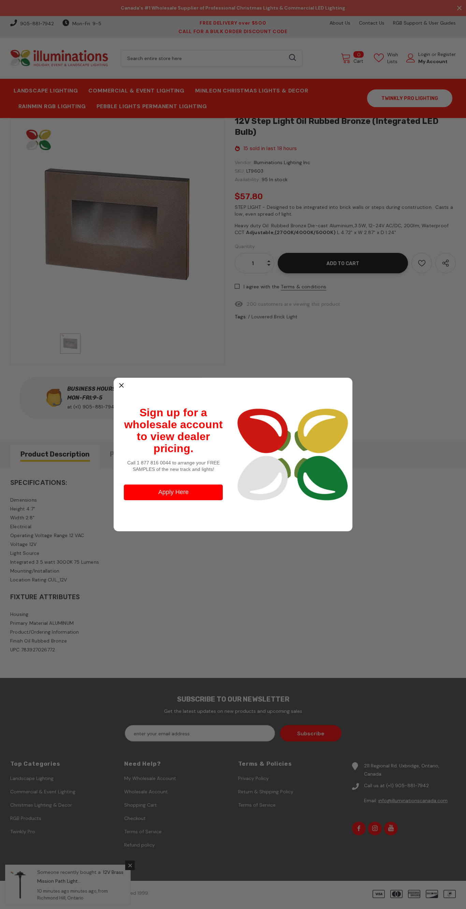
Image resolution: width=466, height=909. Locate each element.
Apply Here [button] (173, 492)
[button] (121, 385)
